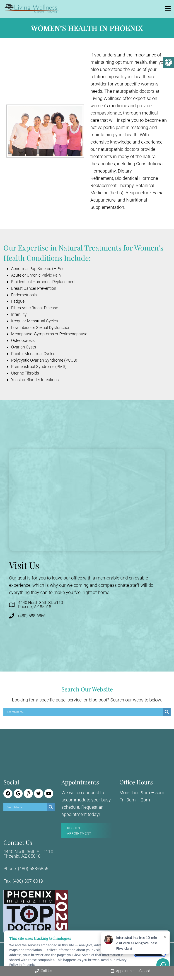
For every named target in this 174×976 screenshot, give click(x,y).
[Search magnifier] (167, 712)
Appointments (132, 971)
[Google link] (18, 793)
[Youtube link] (48, 793)
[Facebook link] (7, 793)
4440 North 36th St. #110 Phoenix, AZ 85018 (40, 605)
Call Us (46, 971)
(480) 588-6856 (32, 616)
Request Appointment (79, 830)
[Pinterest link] (28, 793)
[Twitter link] (38, 793)
